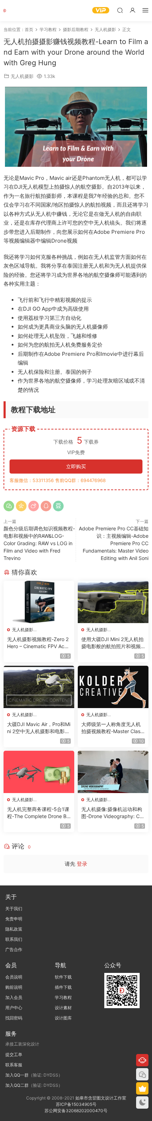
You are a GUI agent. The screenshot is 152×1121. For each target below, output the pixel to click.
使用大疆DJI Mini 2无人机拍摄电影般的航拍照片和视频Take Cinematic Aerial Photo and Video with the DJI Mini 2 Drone (112, 643)
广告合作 (13, 949)
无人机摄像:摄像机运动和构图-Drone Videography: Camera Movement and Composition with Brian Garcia (112, 813)
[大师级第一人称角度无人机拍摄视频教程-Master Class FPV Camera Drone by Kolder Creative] (113, 687)
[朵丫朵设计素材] (14, 10)
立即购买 (76, 466)
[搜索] (120, 10)
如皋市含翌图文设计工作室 (100, 1098)
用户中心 (13, 1007)
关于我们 (13, 908)
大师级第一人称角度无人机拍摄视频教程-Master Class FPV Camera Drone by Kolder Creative (112, 728)
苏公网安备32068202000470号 (76, 1110)
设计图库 (63, 1018)
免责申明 (13, 918)
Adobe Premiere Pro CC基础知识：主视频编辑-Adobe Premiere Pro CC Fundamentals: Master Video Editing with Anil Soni (113, 543)
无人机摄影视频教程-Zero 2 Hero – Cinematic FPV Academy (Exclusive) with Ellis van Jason (38, 643)
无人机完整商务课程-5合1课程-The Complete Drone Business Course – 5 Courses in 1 (38, 813)
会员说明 (13, 977)
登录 (82, 863)
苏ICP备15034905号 (76, 1104)
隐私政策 (13, 929)
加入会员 (13, 997)
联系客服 (13, 1064)
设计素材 (63, 1007)
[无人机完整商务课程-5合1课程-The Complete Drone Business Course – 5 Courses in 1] (39, 772)
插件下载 (63, 987)
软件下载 (63, 977)
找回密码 (13, 1018)
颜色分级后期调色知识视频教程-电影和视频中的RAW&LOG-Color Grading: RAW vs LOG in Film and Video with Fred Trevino (39, 543)
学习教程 (63, 997)
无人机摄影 (22, 76)
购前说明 (13, 987)
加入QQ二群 (17, 1085)
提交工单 (13, 1054)
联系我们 (13, 939)
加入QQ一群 (17, 1075)
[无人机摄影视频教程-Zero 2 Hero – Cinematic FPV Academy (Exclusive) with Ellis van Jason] (39, 602)
